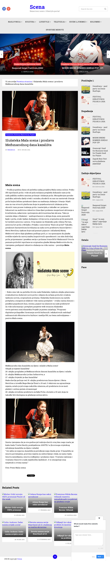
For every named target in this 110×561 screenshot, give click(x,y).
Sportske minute (55, 30)
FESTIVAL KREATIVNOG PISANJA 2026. (99, 99)
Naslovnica (14, 22)
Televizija (59, 22)
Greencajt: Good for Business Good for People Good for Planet (100, 152)
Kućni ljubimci (77, 22)
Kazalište (10, 135)
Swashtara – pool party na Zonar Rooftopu (100, 88)
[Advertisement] (40, 167)
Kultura (29, 22)
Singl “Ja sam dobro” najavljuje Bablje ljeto (100, 221)
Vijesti (32, 135)
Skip (93, 556)
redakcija (11, 150)
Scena (37, 6)
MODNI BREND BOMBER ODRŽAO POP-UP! (100, 140)
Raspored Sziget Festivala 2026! (99, 206)
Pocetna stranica (24, 81)
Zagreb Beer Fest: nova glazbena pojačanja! (100, 161)
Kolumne (95, 22)
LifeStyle (44, 22)
